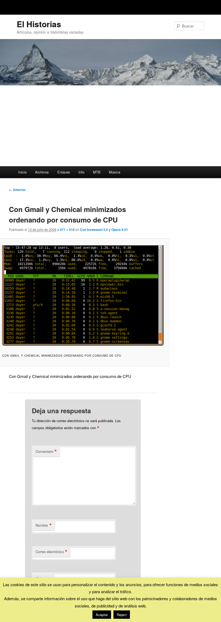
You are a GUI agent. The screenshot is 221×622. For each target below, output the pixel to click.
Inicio (22, 172)
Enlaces (63, 172)
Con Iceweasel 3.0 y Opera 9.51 (104, 229)
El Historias (39, 24)
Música (114, 172)
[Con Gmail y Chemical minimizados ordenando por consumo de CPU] (82, 295)
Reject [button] (122, 614)
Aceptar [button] (102, 614)
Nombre (44, 525)
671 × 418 (67, 229)
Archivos (42, 172)
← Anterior (17, 189)
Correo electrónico (51, 551)
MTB (97, 172)
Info (81, 172)
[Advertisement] (110, 126)
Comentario (46, 451)
